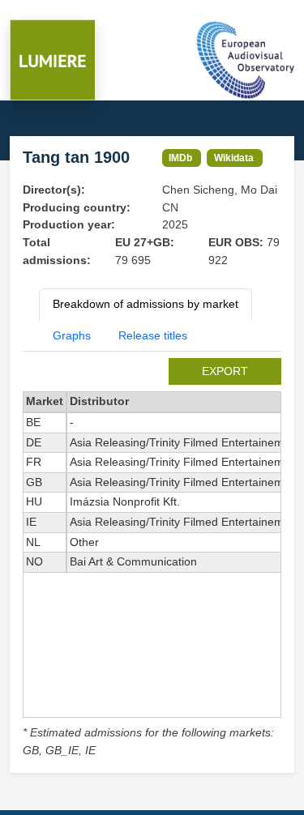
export (225, 371)
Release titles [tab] (152, 335)
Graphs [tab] (72, 335)
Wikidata (234, 157)
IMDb (180, 157)
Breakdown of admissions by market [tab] (145, 303)
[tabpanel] (152, 558)
